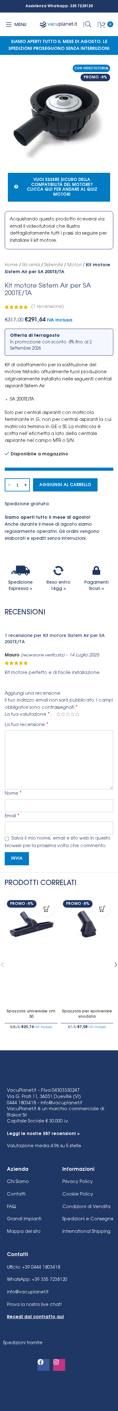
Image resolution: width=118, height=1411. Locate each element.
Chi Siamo (18, 1182)
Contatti (16, 1194)
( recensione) (47, 307)
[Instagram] (59, 1365)
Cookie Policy (77, 1194)
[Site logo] (59, 24)
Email (12, 816)
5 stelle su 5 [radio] (77, 714)
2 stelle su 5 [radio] (63, 714)
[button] (46, 909)
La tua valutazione (27, 714)
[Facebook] (43, 1365)
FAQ (11, 1207)
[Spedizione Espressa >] (20, 570)
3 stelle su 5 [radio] (67, 714)
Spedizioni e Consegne (88, 1219)
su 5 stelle (44, 1146)
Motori (74, 265)
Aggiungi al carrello (65, 485)
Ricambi (31, 265)
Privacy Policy (77, 1182)
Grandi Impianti (24, 1219)
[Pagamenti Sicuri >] (96, 570)
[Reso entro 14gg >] (58, 570)
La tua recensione (26, 724)
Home (11, 265)
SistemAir (53, 265)
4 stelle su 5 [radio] (72, 714)
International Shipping (86, 1232)
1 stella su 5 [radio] (58, 714)
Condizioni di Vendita (86, 1207)
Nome (13, 793)
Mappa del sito (24, 1232)
